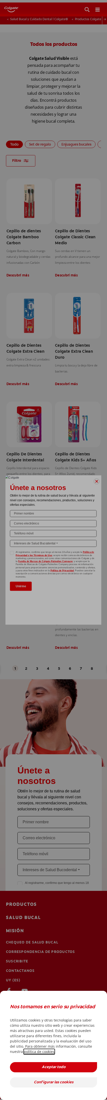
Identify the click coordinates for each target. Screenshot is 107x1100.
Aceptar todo (53, 1067)
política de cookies (39, 1051)
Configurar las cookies (53, 1082)
